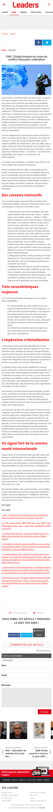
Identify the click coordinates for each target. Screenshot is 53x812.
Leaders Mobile (6, 800)
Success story (30, 780)
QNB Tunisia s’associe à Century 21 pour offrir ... (38, 752)
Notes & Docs (36, 12)
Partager (38, 42)
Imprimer (40, 612)
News (13, 34)
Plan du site (33, 795)
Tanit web (42, 807)
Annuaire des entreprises (38, 792)
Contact (32, 798)
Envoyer (44, 711)
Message (6, 684)
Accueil (5, 34)
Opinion (23, 12)
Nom (4, 665)
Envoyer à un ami (19, 612)
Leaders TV (21, 780)
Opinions (39, 780)
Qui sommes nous (6, 798)
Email (4, 675)
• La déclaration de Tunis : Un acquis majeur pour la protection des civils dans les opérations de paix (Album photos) (25, 536)
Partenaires (6, 780)
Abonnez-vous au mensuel (38, 800)
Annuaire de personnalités (9, 795)
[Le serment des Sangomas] (37, 730)
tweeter (47, 42)
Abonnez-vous (39, 632)
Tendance (46, 780)
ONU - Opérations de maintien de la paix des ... (15, 752)
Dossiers (14, 780)
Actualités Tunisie (6, 792)
